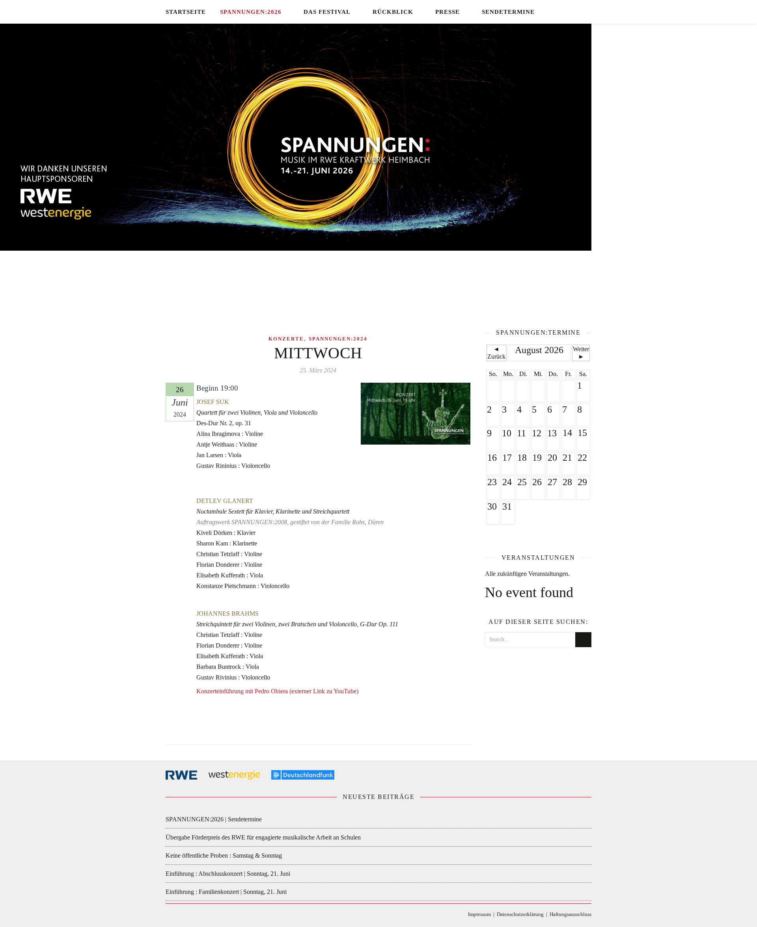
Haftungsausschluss (570, 914)
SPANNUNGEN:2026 (251, 12)
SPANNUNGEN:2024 (338, 339)
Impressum (479, 914)
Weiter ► (581, 352)
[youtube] (589, 12)
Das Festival (327, 12)
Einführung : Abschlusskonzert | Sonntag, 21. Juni (228, 873)
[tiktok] (567, 12)
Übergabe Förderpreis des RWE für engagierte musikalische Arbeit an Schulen (263, 837)
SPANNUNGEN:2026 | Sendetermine (214, 819)
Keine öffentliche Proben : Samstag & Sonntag (224, 855)
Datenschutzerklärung (520, 914)
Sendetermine (508, 12)
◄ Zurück (496, 352)
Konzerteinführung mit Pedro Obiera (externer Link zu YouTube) (277, 691)
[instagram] (579, 12)
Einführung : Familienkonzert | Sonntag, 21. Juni (226, 891)
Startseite (186, 12)
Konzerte (286, 339)
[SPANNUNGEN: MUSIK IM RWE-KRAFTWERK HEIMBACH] (378, 167)
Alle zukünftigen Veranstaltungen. (527, 573)
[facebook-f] (556, 12)
